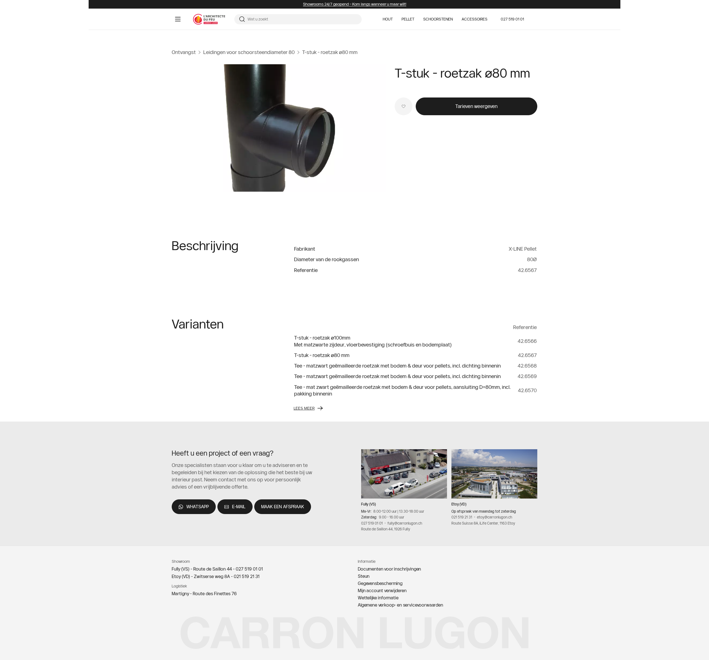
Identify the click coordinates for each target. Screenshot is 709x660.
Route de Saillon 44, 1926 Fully (385, 529)
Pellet (408, 19)
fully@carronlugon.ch (404, 523)
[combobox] (302, 19)
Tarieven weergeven (476, 106)
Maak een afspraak (282, 506)
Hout (388, 19)
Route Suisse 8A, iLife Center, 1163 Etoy (483, 523)
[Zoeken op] (242, 19)
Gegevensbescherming (380, 583)
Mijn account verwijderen (382, 590)
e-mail (239, 506)
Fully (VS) (368, 504)
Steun (363, 576)
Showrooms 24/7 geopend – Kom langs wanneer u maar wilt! (354, 4)
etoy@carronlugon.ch (494, 517)
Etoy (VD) (458, 504)
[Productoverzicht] (279, 128)
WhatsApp (197, 506)
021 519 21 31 (461, 517)
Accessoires (474, 19)
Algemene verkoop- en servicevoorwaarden (400, 604)
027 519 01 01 (512, 19)
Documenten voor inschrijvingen (389, 568)
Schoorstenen (438, 19)
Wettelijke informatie (378, 597)
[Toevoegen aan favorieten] (403, 106)
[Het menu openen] (178, 19)
